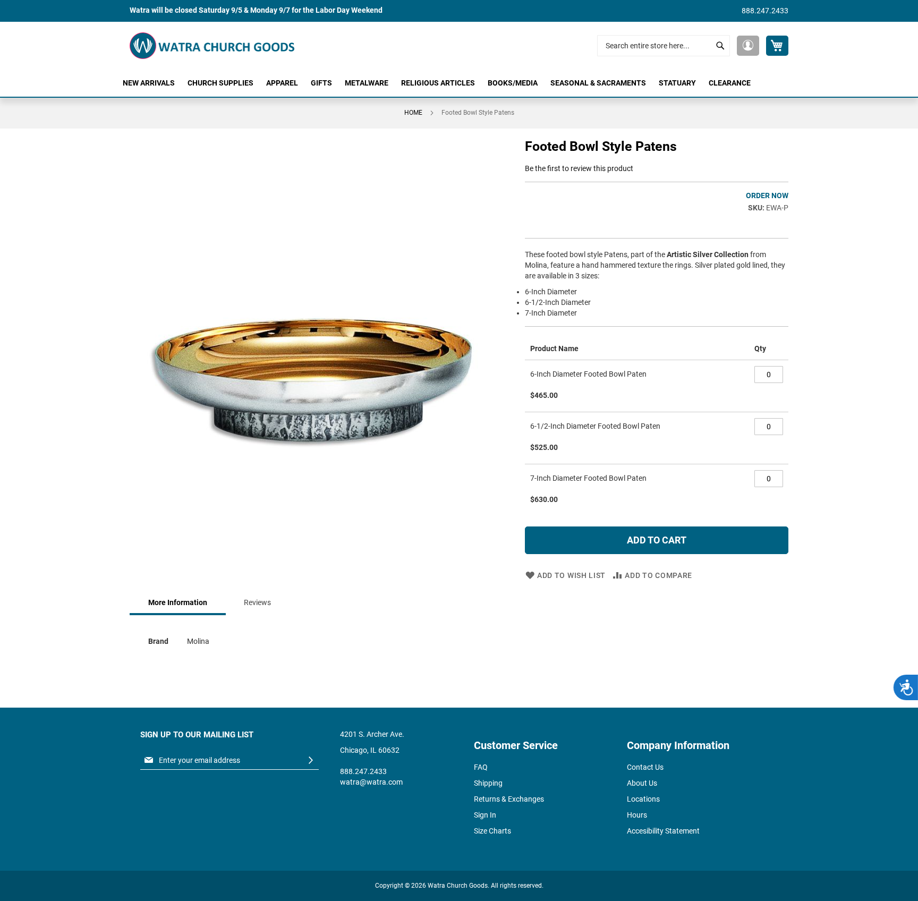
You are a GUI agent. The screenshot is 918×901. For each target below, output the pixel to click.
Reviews (257, 602)
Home (413, 112)
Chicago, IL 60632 (370, 750)
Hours (637, 815)
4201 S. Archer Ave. (372, 734)
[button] (748, 46)
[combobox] (663, 45)
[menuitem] (148, 83)
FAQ (481, 767)
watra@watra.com (371, 782)
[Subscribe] (311, 760)
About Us (642, 783)
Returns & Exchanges (509, 799)
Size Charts (492, 831)
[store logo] (212, 45)
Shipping (488, 783)
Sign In (485, 815)
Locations (643, 799)
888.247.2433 (765, 10)
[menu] (459, 83)
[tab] (178, 603)
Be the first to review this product (579, 168)
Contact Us (645, 767)
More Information (177, 602)
